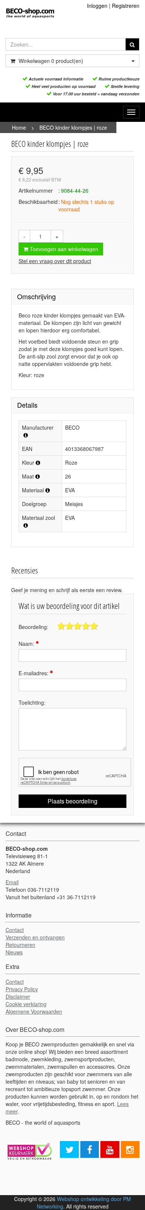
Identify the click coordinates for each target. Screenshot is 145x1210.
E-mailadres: (34, 673)
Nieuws (14, 952)
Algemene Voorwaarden (34, 1011)
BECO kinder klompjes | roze (73, 127)
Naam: (27, 643)
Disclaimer (18, 996)
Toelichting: (32, 702)
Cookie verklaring (26, 1004)
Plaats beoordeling (72, 801)
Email (12, 882)
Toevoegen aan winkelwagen (63, 249)
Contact (15, 929)
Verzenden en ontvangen (35, 937)
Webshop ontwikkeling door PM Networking (84, 1202)
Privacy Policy (22, 989)
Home (19, 127)
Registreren (125, 5)
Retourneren (20, 944)
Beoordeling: (33, 627)
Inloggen (97, 5)
